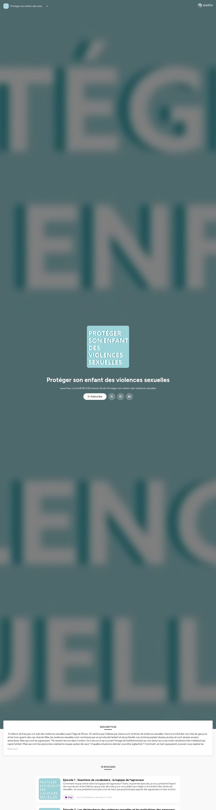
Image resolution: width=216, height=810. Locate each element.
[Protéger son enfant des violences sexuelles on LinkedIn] (129, 396)
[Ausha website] (205, 5)
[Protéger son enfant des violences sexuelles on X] (111, 396)
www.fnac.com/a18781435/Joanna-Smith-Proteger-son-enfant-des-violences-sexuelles (108, 388)
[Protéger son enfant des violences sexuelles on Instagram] (120, 396)
